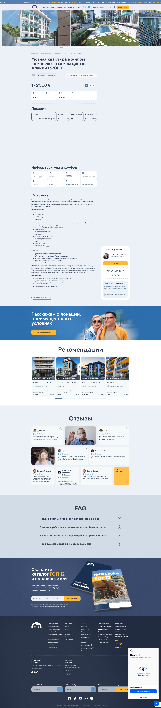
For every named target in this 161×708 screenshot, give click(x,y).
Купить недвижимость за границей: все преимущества (73, 535)
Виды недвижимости (120, 626)
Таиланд (67, 631)
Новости (117, 640)
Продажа (45, 7)
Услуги (83, 631)
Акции (118, 644)
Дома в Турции (102, 639)
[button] (61, 47)
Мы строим (59, 7)
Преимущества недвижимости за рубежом (65, 543)
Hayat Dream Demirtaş (54, 629)
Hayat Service (85, 629)
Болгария (67, 634)
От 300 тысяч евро (120, 631)
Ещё (79, 7)
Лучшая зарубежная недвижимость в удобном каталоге (73, 527)
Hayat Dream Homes (53, 626)
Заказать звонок (123, 7)
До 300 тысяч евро (120, 629)
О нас (83, 623)
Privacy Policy (85, 705)
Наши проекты (53, 623)
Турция (67, 626)
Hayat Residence (52, 647)
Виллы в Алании (102, 631)
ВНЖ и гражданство (69, 7)
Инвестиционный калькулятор (116, 294)
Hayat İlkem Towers (53, 637)
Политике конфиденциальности (50, 606)
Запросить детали (44, 332)
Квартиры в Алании (103, 629)
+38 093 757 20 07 (70, 670)
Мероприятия (86, 634)
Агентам (83, 640)
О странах (68, 623)
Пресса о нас (85, 637)
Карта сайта (84, 651)
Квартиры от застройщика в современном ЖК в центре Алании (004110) (43, 385)
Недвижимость (103, 623)
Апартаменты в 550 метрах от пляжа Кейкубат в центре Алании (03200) (115, 385)
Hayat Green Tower (53, 639)
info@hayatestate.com (71, 674)
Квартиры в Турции (103, 637)
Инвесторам (119, 623)
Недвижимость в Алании (105, 626)
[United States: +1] (48, 598)
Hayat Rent (84, 626)
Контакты (118, 647)
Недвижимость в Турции (105, 634)
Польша (67, 637)
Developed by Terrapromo (100, 705)
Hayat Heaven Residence (55, 634)
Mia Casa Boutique (53, 642)
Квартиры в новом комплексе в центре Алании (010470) (67, 385)
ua (106, 7)
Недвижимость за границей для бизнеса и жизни (69, 518)
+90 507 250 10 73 (97, 7)
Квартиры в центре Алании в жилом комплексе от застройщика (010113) (90, 385)
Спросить (115, 263)
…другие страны (69, 639)
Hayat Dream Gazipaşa (54, 631)
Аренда (52, 7)
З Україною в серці (86, 648)
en (108, 7)
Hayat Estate (34, 53)
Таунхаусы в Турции (103, 642)
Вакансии (84, 642)
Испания (67, 629)
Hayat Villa (51, 644)
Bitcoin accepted (86, 645)
